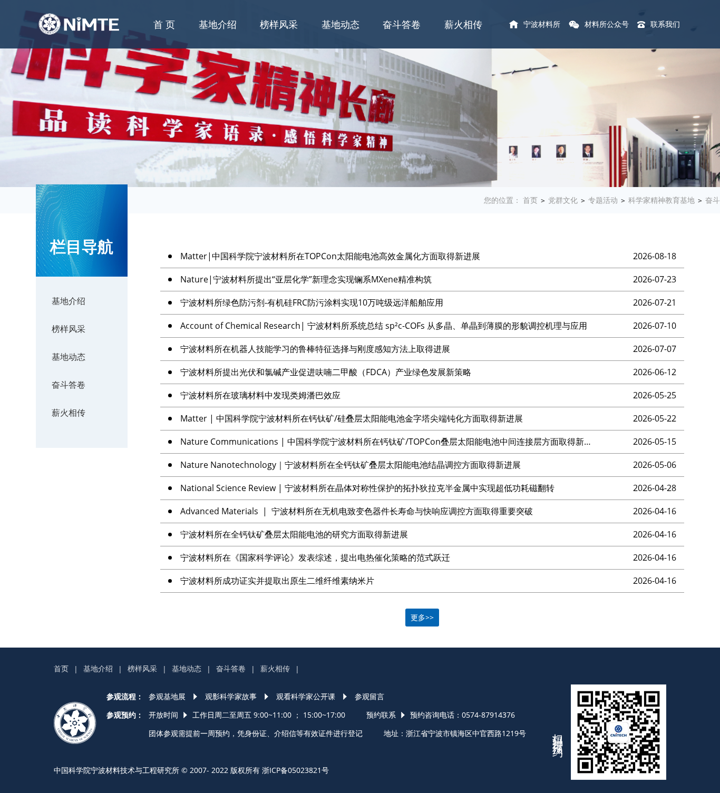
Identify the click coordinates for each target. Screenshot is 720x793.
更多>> (422, 617)
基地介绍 (218, 24)
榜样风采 (279, 24)
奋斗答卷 (402, 24)
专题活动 (603, 200)
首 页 (164, 24)
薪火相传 (463, 24)
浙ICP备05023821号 (295, 770)
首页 (530, 200)
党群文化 (563, 200)
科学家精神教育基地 (661, 200)
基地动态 (340, 24)
